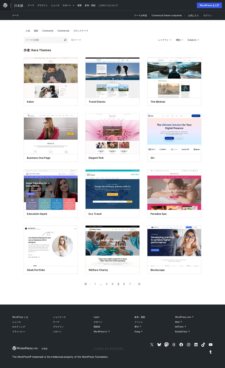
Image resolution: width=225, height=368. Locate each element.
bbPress (180, 326)
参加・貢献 (139, 317)
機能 (178, 40)
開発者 (97, 326)
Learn (96, 317)
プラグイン (58, 326)
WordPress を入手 (209, 5)
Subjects (192, 40)
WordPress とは (20, 317)
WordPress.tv (102, 331)
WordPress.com (184, 317)
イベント (138, 322)
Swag (138, 331)
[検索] (65, 40)
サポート (98, 322)
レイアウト (163, 40)
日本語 (44, 348)
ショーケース (59, 317)
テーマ (15, 15)
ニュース (16, 322)
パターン (57, 331)
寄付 (137, 326)
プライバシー (18, 331)
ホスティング (18, 326)
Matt (178, 322)
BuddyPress (182, 331)
